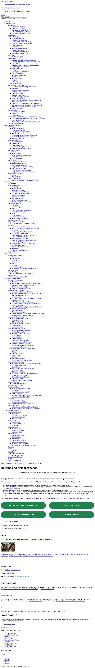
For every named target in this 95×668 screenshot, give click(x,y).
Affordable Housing (18, 128)
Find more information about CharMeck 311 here (70, 601)
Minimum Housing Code (19, 147)
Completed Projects (17, 378)
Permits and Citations (18, 435)
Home (2, 463)
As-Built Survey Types (18, 312)
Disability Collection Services (20, 192)
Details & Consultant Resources (21, 343)
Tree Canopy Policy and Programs (22, 360)
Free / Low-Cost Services (19, 442)
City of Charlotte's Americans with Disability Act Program (29, 118)
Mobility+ (11, 398)
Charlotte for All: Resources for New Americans (26, 103)
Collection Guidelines (18, 195)
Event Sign (15, 230)
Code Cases (15, 143)
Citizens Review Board (19, 92)
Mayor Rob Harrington (18, 27)
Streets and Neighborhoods (12, 125)
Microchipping (16, 422)
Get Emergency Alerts (18, 267)
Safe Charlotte (12, 275)
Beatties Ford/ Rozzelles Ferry (21, 323)
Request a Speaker (9, 624)
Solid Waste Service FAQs (19, 200)
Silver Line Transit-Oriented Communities (20, 403)
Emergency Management (15, 255)
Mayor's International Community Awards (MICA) (27, 105)
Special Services (16, 188)
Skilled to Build (12, 405)
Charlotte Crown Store (14, 83)
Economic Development (15, 280)
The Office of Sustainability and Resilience (24, 87)
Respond (14, 265)
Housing (10, 127)
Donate (10, 448)
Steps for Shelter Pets (14, 460)
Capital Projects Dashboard (20, 375)
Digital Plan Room (17, 310)
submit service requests (35, 601)
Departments (12, 58)
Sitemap (6, 636)
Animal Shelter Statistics (15, 457)
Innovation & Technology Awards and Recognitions (27, 395)
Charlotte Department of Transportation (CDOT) (26, 62)
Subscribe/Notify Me (10, 643)
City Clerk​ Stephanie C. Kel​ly (21, 32)
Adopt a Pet (15, 413)
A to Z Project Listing (18, 372)
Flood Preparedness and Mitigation (22, 210)
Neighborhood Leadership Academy (22, 167)
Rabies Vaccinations (18, 430)
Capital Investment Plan (19, 383)
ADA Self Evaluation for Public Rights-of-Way (26, 122)
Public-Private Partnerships (20, 287)
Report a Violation (17, 142)
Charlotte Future (13, 382)
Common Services (17, 353)
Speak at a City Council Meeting (21, 42)
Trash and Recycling (14, 185)
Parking (14, 152)
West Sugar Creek (17, 320)
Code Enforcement (13, 140)
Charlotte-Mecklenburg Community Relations (25, 65)
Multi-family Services (18, 190)
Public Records (8, 638)
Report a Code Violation (72, 505)
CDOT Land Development (20, 233)
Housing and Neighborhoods (20, 72)
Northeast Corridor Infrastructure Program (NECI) (26, 363)
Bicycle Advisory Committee (20, 97)
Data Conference (17, 393)
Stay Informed (16, 262)
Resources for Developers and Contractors (24, 135)
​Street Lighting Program (15, 178)
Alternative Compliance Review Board (23, 107)
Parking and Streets (13, 150)
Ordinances (15, 47)
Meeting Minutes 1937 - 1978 (20, 53)
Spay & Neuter (16, 428)
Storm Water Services (14, 203)
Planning (14, 350)
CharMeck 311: (9, 492)
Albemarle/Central (17, 322)
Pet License (15, 438)
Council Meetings (13, 37)
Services (6, 182)
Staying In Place (16, 133)
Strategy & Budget (17, 78)
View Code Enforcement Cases (23, 515)
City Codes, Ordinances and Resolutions (20, 43)
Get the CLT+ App (17, 113)
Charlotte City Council (18, 28)
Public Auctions (16, 335)
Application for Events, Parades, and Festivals (25, 228)
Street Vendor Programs (19, 242)
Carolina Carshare (17, 158)
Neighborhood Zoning (18, 130)
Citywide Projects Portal (15, 362)
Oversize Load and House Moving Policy (24, 243)
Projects (14, 213)
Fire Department (13, 270)
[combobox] (10, 8)
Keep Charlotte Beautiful (19, 163)
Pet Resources (12, 433)
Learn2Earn (15, 390)
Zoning (14, 352)
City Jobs (11, 55)
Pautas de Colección (18, 197)
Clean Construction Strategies (20, 340)
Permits (10, 225)
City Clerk (15, 63)
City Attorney (16, 82)
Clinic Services (12, 427)
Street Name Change (18, 157)
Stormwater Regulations (19, 217)
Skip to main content (7, 1)
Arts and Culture (17, 177)
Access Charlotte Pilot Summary (21, 388)
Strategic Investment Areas (19, 402)
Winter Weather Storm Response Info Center (25, 268)
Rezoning (15, 357)
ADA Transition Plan (18, 120)
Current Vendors (17, 337)
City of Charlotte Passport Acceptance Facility (21, 223)
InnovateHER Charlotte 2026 (20, 397)
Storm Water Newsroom (19, 212)
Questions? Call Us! (18, 300)
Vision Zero (15, 88)
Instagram (7, 663)
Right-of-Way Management (20, 250)
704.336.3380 (10, 573)
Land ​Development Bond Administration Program (26, 303)
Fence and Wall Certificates (20, 237)
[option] (49, 5)
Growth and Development (12, 278)
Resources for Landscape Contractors (23, 345)
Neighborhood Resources (19, 162)
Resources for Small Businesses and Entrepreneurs (26, 283)
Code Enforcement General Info (21, 148)
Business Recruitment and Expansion (23, 285)
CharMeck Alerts (9, 645)
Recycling (15, 187)
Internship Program (17, 57)
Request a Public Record (15, 222)
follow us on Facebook (47, 589)
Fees (13, 208)
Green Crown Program (18, 98)
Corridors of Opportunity (15, 317)
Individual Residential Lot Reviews (22, 315)
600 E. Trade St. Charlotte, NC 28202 (18, 576)
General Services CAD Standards (22, 342)
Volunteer (11, 447)
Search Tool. (61, 611)
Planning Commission (18, 358)
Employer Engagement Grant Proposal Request (26, 408)
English (17, 4)
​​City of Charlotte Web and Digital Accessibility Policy (24, 117)
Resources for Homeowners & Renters (23, 137)
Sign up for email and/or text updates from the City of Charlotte (19, 589)
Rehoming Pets (16, 437)
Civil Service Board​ (17, 93)
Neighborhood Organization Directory (23, 172)
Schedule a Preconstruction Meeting (22, 302)
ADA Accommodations (11, 635)
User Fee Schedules (17, 305)
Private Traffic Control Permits (21, 247)
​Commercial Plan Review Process (22, 292)
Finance (14, 70)
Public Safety (8, 253)
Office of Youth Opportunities (20, 90)
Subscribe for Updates (18, 112)
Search (3, 18)
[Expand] (15, 25)
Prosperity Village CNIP (19, 365)
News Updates (12, 110)
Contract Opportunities (18, 332)
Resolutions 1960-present (19, 48)
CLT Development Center (15, 290)
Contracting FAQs (17, 338)
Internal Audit (16, 77)
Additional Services (17, 198)
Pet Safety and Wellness (19, 440)
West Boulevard (16, 325)
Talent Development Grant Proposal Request (25, 407)
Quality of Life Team (18, 108)
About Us (15, 205)
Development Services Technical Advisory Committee (28, 313)
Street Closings (16, 153)
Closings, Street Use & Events (21, 227)
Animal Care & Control (11, 410)
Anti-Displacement (17, 102)
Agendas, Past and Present (19, 40)
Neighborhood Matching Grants (21, 170)
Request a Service (13, 252)
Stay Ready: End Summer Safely (17, 277)
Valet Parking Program (18, 245)
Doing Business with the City (16, 328)
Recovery (15, 260)
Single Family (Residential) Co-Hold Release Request (27, 293)
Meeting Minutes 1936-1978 (20, 52)
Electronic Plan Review (19, 308)
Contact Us (11, 35)
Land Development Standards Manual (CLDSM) (26, 298)
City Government (9, 23)
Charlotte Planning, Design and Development (21, 348)
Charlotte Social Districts (19, 95)
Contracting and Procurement (20, 67)
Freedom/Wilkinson (17, 327)
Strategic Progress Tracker (15, 123)
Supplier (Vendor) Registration (21, 333)
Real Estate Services (18, 138)
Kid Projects (15, 450)
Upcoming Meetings (18, 38)
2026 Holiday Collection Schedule (22, 202)
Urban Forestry (16, 297)
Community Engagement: (12, 485)
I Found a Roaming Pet (19, 423)
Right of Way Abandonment (20, 238)
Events (14, 175)
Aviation (14, 80)
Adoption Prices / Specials (19, 415)
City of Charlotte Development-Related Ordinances (27, 307)
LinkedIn (7, 660)
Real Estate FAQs (17, 370)
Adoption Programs (14, 412)
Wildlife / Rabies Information (20, 443)
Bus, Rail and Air (13, 183)
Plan (13, 263)
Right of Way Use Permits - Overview (23, 235)
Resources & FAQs (17, 400)
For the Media (16, 115)
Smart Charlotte (12, 387)
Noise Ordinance (17, 45)
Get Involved (12, 160)
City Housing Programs (71, 515)
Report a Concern (17, 215)
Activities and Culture (14, 173)
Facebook (7, 658)
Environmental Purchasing (19, 347)
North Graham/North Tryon (20, 318)
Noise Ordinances (17, 145)
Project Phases (16, 367)
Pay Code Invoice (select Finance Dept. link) (23, 505)
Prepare (14, 257)
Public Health (12, 272)
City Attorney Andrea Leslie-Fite (21, 30)
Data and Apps (16, 207)
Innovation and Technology (20, 75)
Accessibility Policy (10, 633)
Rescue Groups (16, 418)
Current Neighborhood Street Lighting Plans (25, 180)
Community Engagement (19, 165)
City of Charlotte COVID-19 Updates (23, 273)
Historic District (16, 355)
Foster (10, 458)
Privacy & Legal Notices (11, 640)
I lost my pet (15, 425)
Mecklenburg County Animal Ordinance (24, 445)
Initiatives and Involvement (16, 85)
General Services (17, 68)
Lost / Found (12, 420)
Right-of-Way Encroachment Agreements (24, 240)
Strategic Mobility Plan (15, 385)
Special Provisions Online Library (22, 330)
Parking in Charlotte (14, 220)
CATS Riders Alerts (10, 646)
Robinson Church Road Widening (22, 380)
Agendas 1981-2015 (18, 50)
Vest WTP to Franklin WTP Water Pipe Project (25, 373)
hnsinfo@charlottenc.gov (12, 570)
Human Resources (17, 73)
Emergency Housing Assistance (21, 132)
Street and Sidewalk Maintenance (21, 155)
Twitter (6, 661)
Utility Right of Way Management (22, 232)
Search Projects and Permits (20, 295)
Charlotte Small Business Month (21, 288)
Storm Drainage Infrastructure (20, 218)
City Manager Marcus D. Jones (21, 33)
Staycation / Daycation (18, 417)
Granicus (26, 666)
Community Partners (18, 453)
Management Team (17, 455)
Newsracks (15, 248)
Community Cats (17, 432)
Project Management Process (20, 377)
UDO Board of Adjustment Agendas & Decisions (26, 100)
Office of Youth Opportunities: (13, 493)
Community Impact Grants (19, 168)
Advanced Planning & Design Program (23, 368)
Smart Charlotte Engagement (20, 392)
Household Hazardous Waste (20, 193)
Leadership (11, 25)
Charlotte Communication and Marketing (24, 60)
